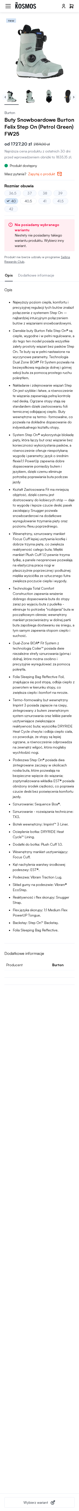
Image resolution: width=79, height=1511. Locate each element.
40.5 (28, 201)
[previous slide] (5, 97)
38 (45, 193)
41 (44, 201)
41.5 (60, 201)
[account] (64, 6)
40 (13, 201)
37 (29, 193)
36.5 (12, 193)
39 (60, 193)
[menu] (8, 6)
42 (11, 209)
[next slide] (73, 97)
